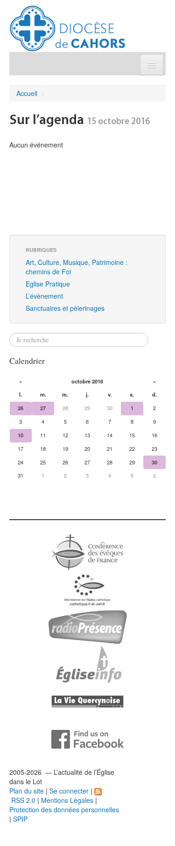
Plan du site (26, 790)
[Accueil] (67, 24)
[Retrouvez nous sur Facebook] (87, 738)
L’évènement (44, 296)
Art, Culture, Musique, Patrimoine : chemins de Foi (76, 266)
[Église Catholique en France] (88, 551)
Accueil (26, 93)
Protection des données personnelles (64, 809)
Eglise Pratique (48, 283)
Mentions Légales (67, 800)
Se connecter (69, 790)
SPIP (20, 819)
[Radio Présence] (87, 626)
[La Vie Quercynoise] (87, 701)
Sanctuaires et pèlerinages (65, 308)
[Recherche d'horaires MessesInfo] (88, 663)
